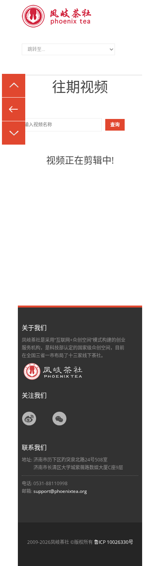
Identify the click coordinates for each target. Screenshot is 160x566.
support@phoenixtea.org (60, 491)
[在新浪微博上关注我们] (29, 424)
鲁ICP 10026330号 (113, 542)
